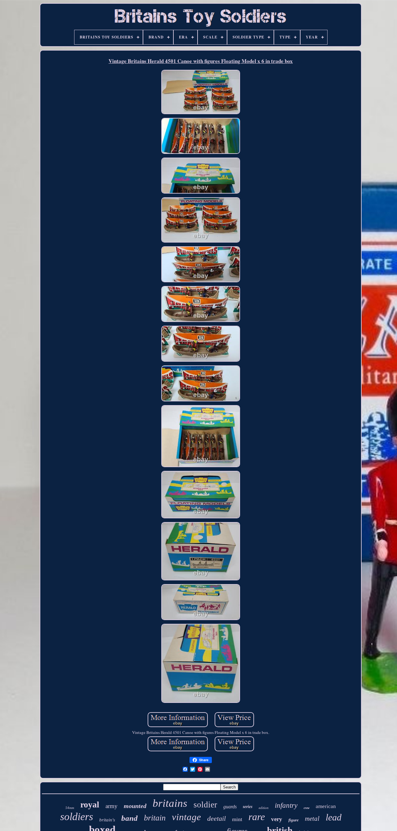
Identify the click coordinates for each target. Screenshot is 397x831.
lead (333, 817)
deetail (216, 818)
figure (293, 820)
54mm (69, 808)
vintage (186, 816)
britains (170, 803)
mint (237, 819)
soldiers (76, 816)
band (129, 818)
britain (155, 817)
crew (307, 808)
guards (230, 806)
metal (312, 818)
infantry (286, 805)
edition (264, 808)
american (326, 806)
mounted (135, 805)
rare (256, 816)
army (111, 806)
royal (89, 804)
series (247, 806)
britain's (107, 819)
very (276, 819)
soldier (205, 804)
